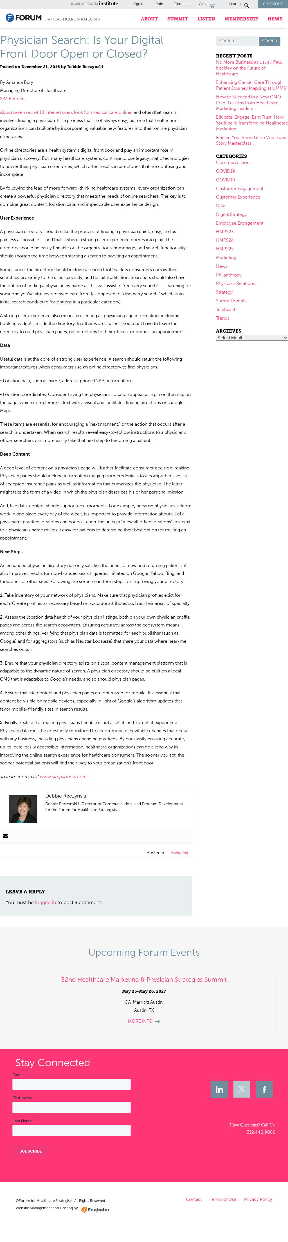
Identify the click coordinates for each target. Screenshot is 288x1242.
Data (220, 205)
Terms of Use (223, 1199)
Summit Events (231, 300)
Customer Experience (238, 197)
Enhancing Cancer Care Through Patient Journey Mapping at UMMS (251, 85)
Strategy (224, 292)
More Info (140, 1021)
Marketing (179, 853)
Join (159, 4)
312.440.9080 (261, 1132)
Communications (233, 162)
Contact (181, 4)
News (275, 19)
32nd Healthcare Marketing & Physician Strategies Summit (144, 979)
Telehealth (226, 309)
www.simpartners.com (63, 776)
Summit (177, 19)
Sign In (139, 4)
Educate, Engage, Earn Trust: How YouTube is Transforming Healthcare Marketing (252, 123)
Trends (222, 318)
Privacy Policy (258, 1199)
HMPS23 (225, 231)
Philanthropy (229, 275)
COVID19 (225, 171)
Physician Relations (235, 283)
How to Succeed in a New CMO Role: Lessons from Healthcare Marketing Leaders (248, 102)
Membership (241, 19)
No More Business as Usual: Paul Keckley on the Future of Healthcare (249, 68)
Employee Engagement (239, 223)
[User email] (5, 836)
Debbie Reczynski (85, 66)
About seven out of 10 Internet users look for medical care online (65, 112)
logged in (45, 902)
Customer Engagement (239, 188)
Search (235, 4)
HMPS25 (225, 249)
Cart (203, 4)
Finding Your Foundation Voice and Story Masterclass (251, 140)
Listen (206, 19)
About (149, 19)
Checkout (273, 4)
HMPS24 (225, 240)
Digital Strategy (231, 214)
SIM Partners (13, 98)
